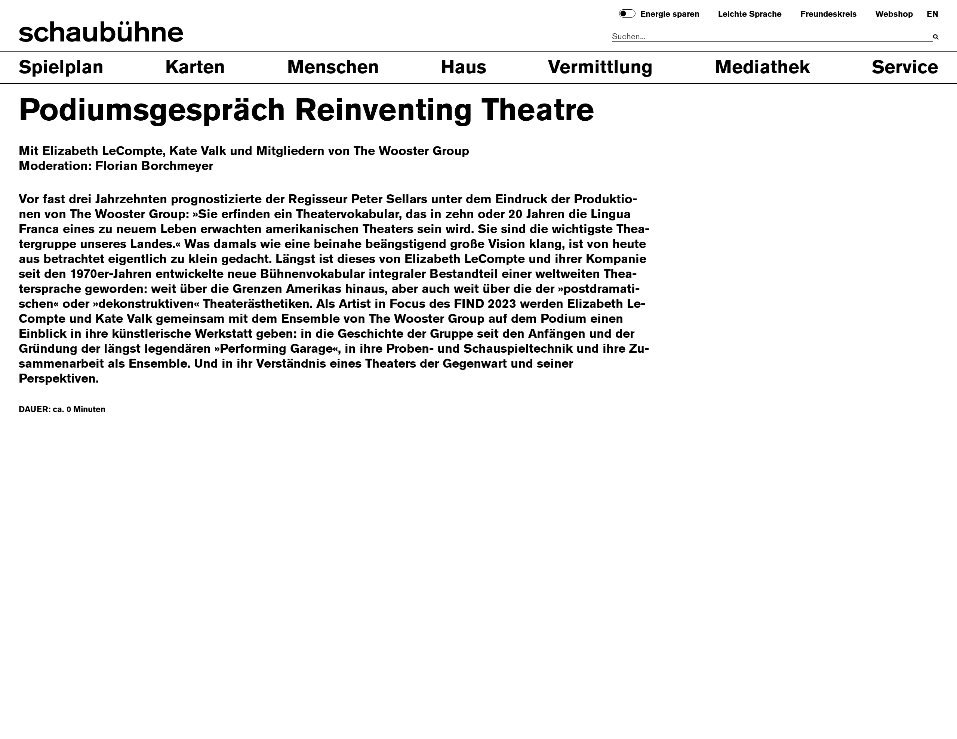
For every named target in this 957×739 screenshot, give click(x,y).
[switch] (627, 13)
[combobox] (772, 37)
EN (932, 14)
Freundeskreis (828, 14)
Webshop (894, 14)
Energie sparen (669, 14)
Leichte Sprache (750, 14)
